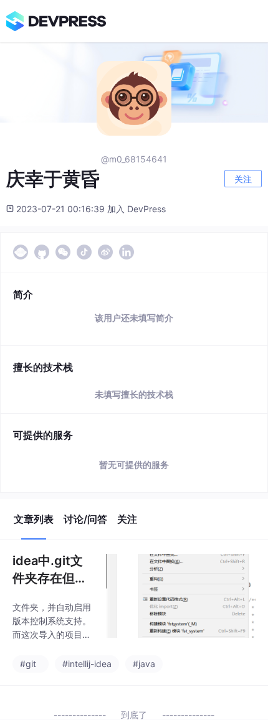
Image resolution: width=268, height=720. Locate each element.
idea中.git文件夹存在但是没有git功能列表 (51, 570)
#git (28, 663)
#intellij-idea (87, 663)
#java (144, 663)
